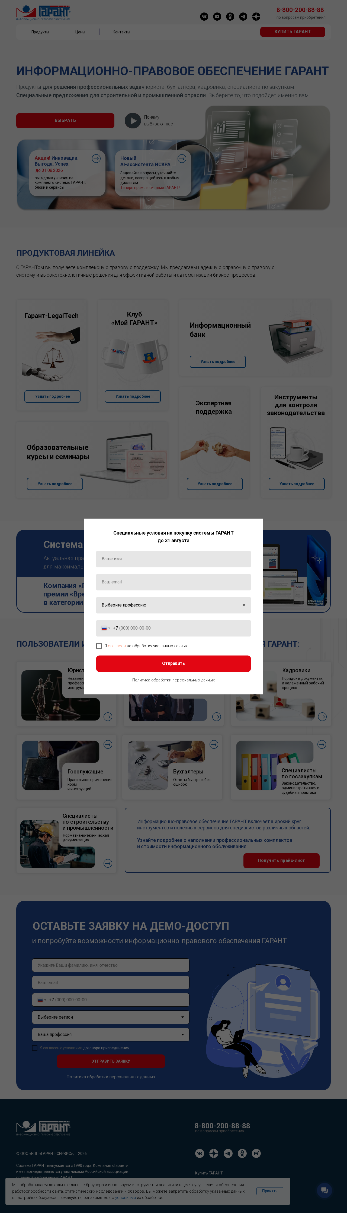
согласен (117, 645)
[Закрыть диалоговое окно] (254, 527)
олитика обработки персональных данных (175, 680)
